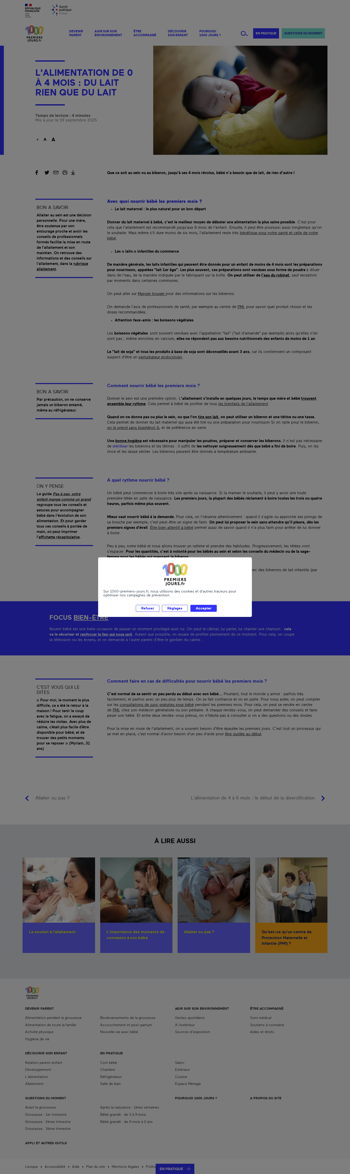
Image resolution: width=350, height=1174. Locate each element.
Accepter (203, 608)
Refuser (147, 608)
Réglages (174, 608)
